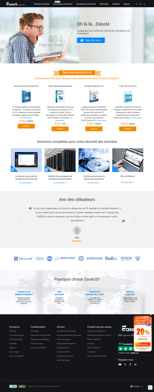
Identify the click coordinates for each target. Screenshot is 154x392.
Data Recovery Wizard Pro (96, 331)
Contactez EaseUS (15, 339)
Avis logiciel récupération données (69, 335)
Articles (61, 327)
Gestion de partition (64, 339)
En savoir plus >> (26, 183)
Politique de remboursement (41, 335)
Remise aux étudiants (16, 356)
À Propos (12, 331)
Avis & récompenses (16, 335)
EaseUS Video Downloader (96, 356)
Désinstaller (35, 331)
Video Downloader (63, 360)
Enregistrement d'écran (65, 356)
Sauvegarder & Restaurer (86, 4)
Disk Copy (90, 343)
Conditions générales (38, 348)
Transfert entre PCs (63, 352)
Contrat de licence (37, 343)
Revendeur (13, 343)
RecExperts (91, 352)
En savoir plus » (26, 118)
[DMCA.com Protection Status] (22, 386)
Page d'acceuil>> (93, 40)
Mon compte (13, 352)
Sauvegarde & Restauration (66, 343)
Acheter (26, 126)
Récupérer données (41, 4)
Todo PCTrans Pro (94, 348)
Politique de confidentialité (40, 339)
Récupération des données (66, 331)
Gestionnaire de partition (62, 4)
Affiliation (12, 348)
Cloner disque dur (63, 348)
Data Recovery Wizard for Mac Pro (99, 335)
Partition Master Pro (94, 339)
